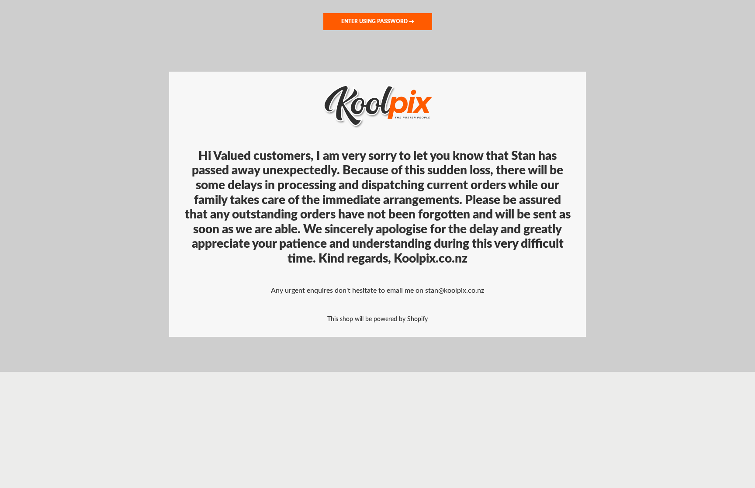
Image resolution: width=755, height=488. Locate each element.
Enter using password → (377, 21)
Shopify (417, 319)
